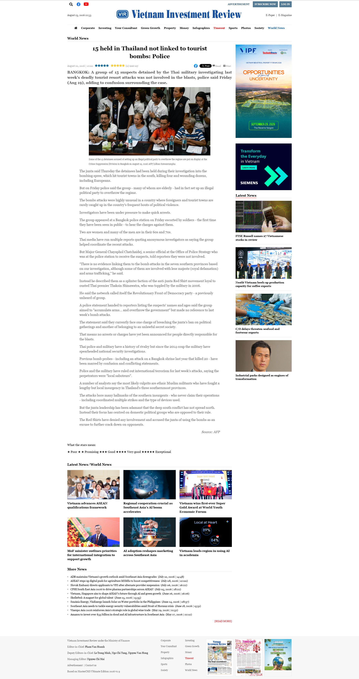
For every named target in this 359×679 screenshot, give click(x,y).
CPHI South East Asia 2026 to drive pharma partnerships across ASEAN (112, 589)
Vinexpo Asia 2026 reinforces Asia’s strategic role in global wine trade (110, 610)
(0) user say (132, 66)
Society (259, 27)
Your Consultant (126, 27)
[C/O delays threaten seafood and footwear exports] (264, 309)
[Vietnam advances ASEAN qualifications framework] (93, 485)
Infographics (201, 27)
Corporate (88, 27)
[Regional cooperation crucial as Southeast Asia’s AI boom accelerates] (149, 485)
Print (228, 65)
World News (276, 27)
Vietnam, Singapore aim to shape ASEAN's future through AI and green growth (116, 593)
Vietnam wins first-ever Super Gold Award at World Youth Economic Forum (202, 507)
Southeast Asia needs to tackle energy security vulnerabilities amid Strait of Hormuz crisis (122, 606)
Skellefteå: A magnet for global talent (92, 597)
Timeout (219, 27)
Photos (246, 27)
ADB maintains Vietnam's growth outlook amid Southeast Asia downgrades (113, 576)
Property (170, 27)
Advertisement (238, 4)
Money (184, 27)
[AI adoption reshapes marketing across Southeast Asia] (149, 532)
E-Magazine (285, 15)
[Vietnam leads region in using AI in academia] (206, 532)
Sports (233, 27)
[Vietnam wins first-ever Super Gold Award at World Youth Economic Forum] (206, 485)
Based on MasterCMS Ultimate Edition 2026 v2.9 (93, 671)
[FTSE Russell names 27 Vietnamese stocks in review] (264, 216)
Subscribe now (265, 4)
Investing (105, 27)
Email (218, 65)
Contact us (90, 665)
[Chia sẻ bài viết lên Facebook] (196, 66)
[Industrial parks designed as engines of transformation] (264, 356)
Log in (285, 4)
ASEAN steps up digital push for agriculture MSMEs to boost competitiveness (115, 581)
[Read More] (223, 621)
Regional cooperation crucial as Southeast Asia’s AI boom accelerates (148, 507)
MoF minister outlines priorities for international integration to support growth (92, 555)
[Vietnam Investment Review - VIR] (179, 24)
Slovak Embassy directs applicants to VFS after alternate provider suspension (115, 585)
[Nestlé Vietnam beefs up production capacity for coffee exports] (264, 263)
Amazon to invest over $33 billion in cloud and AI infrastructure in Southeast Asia (117, 614)
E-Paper (270, 15)
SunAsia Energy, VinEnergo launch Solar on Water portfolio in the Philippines (115, 601)
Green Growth (150, 27)
